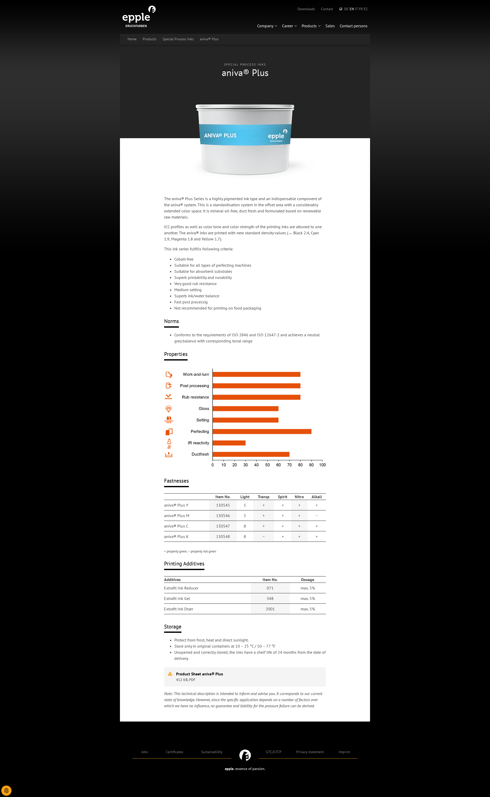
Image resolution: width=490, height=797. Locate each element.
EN (352, 9)
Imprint (344, 752)
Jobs (144, 752)
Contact (327, 9)
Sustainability (212, 752)
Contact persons (354, 25)
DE (346, 9)
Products (309, 25)
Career (287, 25)
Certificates (174, 752)
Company (265, 25)
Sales (330, 25)
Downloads (306, 9)
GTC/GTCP (273, 752)
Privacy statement (310, 752)
